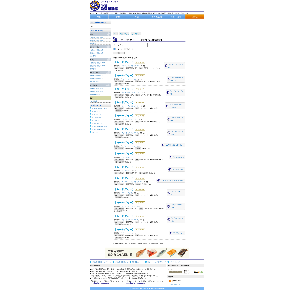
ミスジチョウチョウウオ (130, 206)
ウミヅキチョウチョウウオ (131, 106)
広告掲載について (138, 262)
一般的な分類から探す (97, 37)
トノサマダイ (126, 171)
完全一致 (119, 49)
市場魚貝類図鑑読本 (98, 129)
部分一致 (130, 49)
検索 (118, 53)
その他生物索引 (95, 81)
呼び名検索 (93, 101)
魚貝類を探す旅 (97, 123)
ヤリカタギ (125, 233)
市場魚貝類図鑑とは (121, 262)
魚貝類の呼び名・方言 (99, 108)
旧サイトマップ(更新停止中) (156, 262)
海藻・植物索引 (95, 94)
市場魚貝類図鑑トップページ (101, 262)
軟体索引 (93, 56)
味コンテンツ (96, 114)
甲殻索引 (93, 69)
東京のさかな (96, 111)
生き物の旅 (95, 120)
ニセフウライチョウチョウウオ (132, 182)
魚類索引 (93, 43)
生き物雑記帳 (96, 117)
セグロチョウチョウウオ (130, 146)
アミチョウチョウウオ (129, 79)
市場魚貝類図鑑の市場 (99, 126)
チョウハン (125, 157)
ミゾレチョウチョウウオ (130, 220)
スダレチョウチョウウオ (130, 133)
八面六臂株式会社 (175, 284)
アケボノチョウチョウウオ (131, 66)
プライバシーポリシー (177, 262)
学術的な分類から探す (97, 40)
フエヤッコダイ (127, 193)
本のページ (95, 132)
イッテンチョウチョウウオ (131, 92)
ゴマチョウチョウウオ (129, 119)
